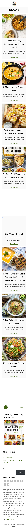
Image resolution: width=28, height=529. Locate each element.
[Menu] (3, 4)
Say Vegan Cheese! (14, 234)
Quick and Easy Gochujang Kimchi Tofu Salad (14, 44)
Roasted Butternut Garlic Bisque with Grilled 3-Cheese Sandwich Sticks (14, 277)
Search (5, 469)
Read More (14, 57)
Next (21, 407)
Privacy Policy (10, 519)
